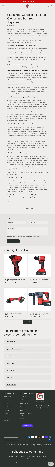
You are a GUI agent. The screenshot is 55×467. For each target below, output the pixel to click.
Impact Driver (7, 396)
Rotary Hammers (11, 384)
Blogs (21, 410)
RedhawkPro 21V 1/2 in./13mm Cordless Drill (39, 280)
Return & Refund (24, 403)
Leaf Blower (7, 417)
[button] (3, 6)
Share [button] (9, 202)
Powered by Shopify (23, 444)
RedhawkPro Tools (15, 444)
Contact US (23, 396)
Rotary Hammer (8, 410)
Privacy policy (32, 444)
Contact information (38, 445)
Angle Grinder (7, 406)
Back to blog (28, 209)
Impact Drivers (10, 356)
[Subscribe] (39, 462)
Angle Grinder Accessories (14, 349)
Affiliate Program (24, 418)
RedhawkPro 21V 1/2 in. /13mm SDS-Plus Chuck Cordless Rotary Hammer (39, 314)
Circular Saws (10, 363)
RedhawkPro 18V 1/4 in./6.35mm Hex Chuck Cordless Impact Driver (15, 280)
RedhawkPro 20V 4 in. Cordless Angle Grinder (13, 314)
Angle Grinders (10, 341)
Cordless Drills (10, 370)
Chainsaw (6, 413)
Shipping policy (47, 445)
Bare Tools (6, 420)
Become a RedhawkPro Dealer (26, 414)
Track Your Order (24, 400)
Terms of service (47, 444)
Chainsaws (9, 377)
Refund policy (40, 444)
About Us (22, 406)
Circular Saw (7, 403)
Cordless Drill (7, 400)
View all (27, 322)
